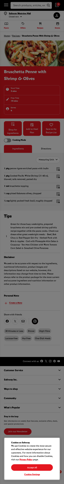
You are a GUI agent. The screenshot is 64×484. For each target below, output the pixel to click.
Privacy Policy (26, 460)
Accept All (32, 468)
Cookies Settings (32, 475)
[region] (32, 458)
